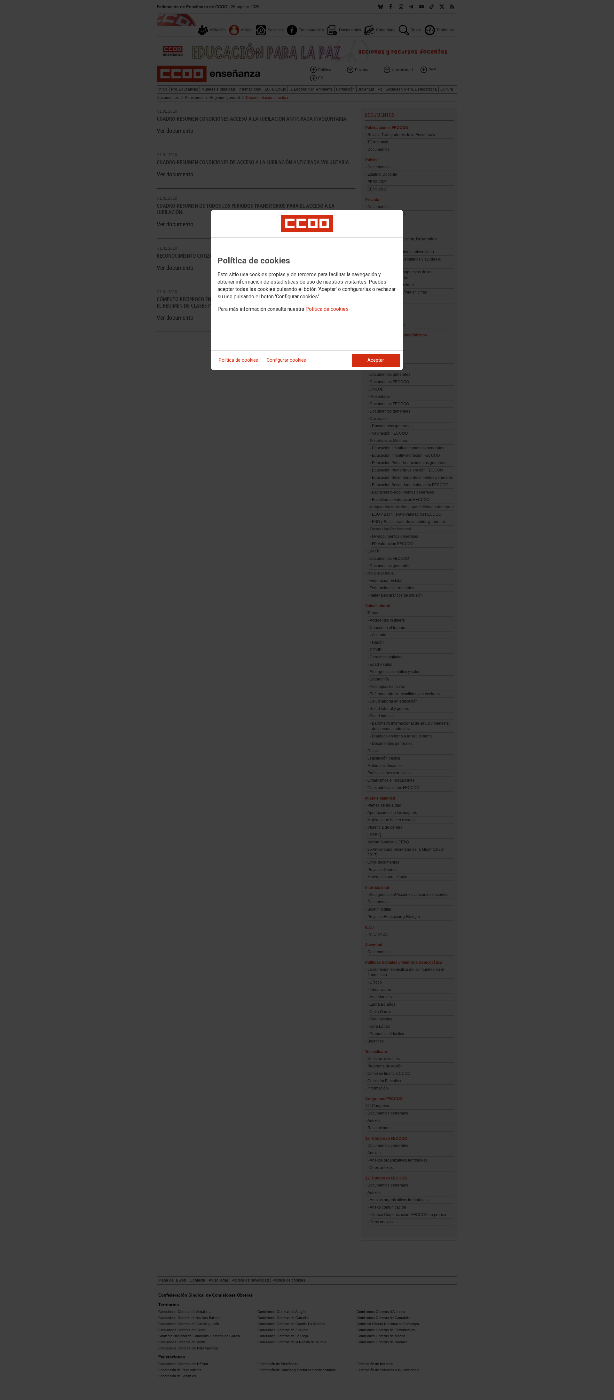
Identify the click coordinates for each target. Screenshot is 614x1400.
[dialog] (307, 290)
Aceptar (375, 360)
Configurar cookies (286, 360)
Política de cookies (327, 309)
